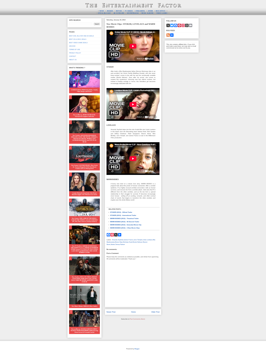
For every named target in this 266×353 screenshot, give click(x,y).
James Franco (128, 240)
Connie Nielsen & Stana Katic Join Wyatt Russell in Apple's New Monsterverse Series (84, 193)
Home (133, 312)
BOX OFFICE (160, 11)
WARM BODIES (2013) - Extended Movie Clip (125, 225)
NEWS (101, 11)
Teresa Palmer (120, 244)
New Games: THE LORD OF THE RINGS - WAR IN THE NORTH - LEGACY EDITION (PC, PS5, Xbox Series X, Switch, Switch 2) (84, 220)
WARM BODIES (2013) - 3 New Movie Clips (125, 228)
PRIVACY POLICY (75, 53)
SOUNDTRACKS (133, 13)
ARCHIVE (72, 46)
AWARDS (110, 11)
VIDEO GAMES (161, 13)
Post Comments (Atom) (137, 319)
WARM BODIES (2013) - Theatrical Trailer (124, 218)
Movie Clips (119, 242)
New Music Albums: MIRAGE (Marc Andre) (84, 306)
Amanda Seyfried (117, 240)
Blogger (136, 349)
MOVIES (119, 11)
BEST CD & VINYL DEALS (77, 39)
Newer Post (111, 312)
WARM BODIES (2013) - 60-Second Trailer (124, 222)
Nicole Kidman (137, 242)
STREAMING (140, 11)
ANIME (150, 11)
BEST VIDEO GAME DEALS (78, 42)
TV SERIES (129, 11)
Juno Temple (138, 240)
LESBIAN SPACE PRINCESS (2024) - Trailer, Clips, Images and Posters (84, 90)
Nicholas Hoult (127, 242)
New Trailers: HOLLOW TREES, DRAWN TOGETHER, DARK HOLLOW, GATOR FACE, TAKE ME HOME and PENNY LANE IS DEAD (84, 279)
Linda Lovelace (147, 240)
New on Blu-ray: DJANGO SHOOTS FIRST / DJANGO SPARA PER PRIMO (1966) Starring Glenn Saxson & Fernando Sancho (84, 330)
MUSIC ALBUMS (147, 13)
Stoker (113, 244)
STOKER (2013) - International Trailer (123, 215)
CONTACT (72, 56)
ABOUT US (72, 59)
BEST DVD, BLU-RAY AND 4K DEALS (81, 36)
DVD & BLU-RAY (104, 13)
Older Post (155, 312)
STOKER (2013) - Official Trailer (121, 212)
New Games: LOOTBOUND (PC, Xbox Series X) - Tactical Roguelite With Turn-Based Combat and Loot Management (84, 167)
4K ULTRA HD (118, 13)
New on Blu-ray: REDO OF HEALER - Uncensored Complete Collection (84, 115)
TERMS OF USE (74, 49)
